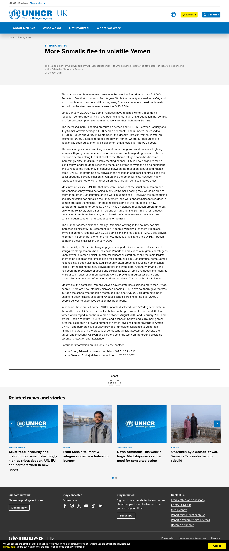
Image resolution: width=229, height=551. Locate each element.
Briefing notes (24, 37)
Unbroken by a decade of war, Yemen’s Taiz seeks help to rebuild (194, 456)
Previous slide (12, 424)
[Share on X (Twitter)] (111, 383)
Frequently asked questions (188, 500)
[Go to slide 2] (116, 478)
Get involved (79, 27)
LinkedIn (101, 506)
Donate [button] (191, 14)
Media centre (179, 510)
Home (11, 37)
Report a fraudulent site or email (190, 520)
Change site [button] (36, 3)
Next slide (217, 424)
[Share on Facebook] (118, 383)
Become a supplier (182, 525)
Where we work (108, 27)
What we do (52, 27)
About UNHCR (23, 27)
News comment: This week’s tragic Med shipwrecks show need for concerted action (139, 456)
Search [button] (163, 14)
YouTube (86, 506)
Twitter (79, 506)
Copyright (215, 537)
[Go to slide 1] (113, 478)
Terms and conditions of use (192, 537)
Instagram (72, 506)
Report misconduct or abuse (188, 515)
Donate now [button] (19, 508)
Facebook (65, 506)
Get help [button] (213, 14)
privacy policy (9, 547)
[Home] (30, 14)
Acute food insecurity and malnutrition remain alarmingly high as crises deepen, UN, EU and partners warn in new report (33, 460)
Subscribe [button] (126, 516)
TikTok (93, 506)
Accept (217, 546)
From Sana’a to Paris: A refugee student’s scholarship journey (86, 456)
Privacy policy (167, 537)
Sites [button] (173, 14)
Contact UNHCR (181, 505)
